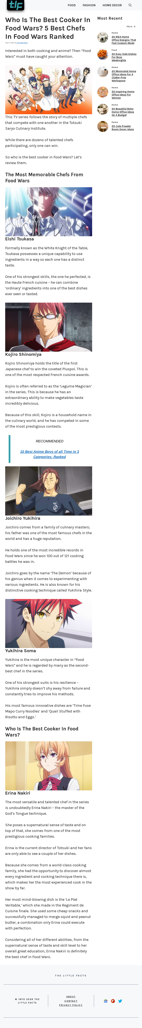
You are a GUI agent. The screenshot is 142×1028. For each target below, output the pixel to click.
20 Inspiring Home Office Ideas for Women (123, 94)
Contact (70, 1001)
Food (72, 5)
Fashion (89, 5)
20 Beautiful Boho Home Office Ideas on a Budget (123, 112)
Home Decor (112, 5)
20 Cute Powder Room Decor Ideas (123, 128)
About (71, 996)
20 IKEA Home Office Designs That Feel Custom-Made (124, 40)
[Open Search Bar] (130, 5)
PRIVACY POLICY (71, 1005)
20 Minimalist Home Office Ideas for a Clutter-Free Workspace (124, 76)
